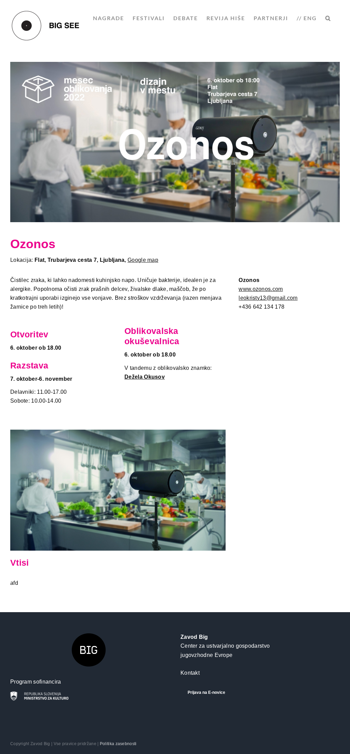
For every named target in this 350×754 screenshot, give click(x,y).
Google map (142, 260)
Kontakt (190, 673)
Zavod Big (194, 637)
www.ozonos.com (261, 289)
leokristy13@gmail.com (268, 298)
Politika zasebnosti (118, 743)
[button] (328, 18)
